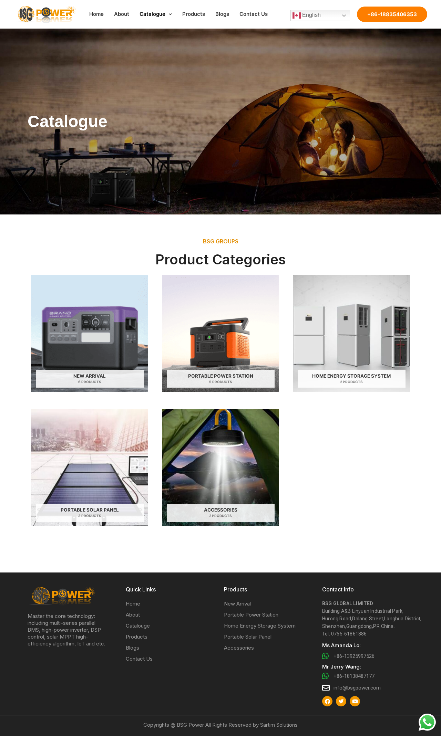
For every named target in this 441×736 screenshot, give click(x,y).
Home (96, 14)
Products (193, 14)
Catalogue (152, 14)
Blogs (222, 14)
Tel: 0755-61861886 (344, 634)
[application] (168, 14)
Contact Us (253, 14)
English (311, 15)
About (121, 14)
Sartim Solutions (279, 725)
